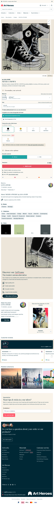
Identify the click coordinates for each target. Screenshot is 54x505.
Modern (25, 213)
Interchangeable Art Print (10, 119)
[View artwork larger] (49, 21)
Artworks (3, 13)
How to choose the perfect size (45, 102)
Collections (11, 13)
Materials (25, 13)
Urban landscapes (11, 213)
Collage (19, 213)
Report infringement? (31, 499)
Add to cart (28, 166)
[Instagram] (8, 485)
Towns (3, 213)
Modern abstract (30, 216)
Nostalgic (10, 206)
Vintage (4, 216)
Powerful (4, 206)
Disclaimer (23, 499)
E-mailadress (6, 408)
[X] (15, 485)
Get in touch (8, 439)
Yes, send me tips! (9, 415)
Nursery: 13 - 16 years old (18, 216)
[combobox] (25, 9)
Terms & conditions (16, 499)
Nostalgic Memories (18, 218)
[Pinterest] (10, 485)
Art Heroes (6, 465)
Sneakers (38, 216)
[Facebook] (13, 485)
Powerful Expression (7, 218)
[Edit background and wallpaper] (49, 23)
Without (15, 157)
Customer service (43, 448)
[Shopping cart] (51, 5)
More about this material (46, 94)
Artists (19, 13)
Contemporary (43, 213)
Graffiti (9, 216)
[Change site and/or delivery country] (52, 1)
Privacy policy (39, 499)
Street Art (36, 213)
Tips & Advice (34, 13)
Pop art (30, 213)
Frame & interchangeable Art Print (12, 115)
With (40, 157)
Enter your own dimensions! (15, 109)
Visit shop (3, 189)
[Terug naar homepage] (7, 5)
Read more (11, 189)
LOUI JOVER (7, 79)
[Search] (51, 9)
